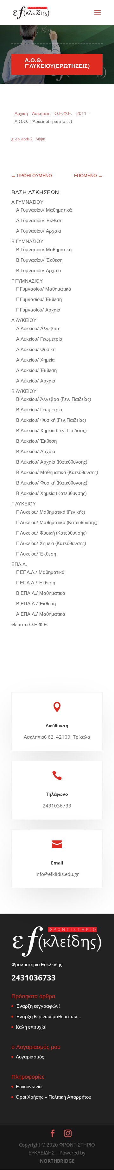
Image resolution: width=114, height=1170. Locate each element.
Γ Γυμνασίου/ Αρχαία (38, 309)
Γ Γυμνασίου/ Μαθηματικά (43, 289)
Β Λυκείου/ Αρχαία (35, 451)
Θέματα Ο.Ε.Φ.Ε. (29, 624)
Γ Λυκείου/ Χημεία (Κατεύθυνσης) (51, 543)
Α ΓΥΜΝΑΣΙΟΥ (27, 202)
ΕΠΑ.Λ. (19, 564)
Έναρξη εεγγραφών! (38, 1006)
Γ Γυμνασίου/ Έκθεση (39, 299)
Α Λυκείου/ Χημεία (35, 360)
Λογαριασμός (30, 1056)
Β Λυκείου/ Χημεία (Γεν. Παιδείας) (51, 430)
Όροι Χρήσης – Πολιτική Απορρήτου (53, 1097)
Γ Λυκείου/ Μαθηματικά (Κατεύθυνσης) (56, 522)
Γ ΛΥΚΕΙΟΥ (23, 503)
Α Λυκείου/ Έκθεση (36, 370)
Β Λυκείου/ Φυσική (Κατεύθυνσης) (51, 482)
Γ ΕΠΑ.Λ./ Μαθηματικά (40, 572)
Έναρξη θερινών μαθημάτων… (48, 1016)
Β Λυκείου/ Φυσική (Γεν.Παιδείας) (51, 420)
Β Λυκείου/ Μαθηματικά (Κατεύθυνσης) (57, 472)
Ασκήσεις (41, 113)
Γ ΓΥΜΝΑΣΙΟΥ (27, 281)
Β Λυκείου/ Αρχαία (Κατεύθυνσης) (51, 462)
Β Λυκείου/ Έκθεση (36, 441)
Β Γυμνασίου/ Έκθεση (39, 260)
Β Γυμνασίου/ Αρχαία (38, 270)
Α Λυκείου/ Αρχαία (35, 380)
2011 (81, 113)
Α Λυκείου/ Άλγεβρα (37, 328)
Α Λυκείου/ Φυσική (35, 349)
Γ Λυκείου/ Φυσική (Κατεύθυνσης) (51, 533)
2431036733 (33, 977)
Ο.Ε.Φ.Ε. (63, 113)
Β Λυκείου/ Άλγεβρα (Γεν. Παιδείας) (53, 399)
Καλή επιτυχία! (31, 1027)
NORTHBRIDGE (57, 1161)
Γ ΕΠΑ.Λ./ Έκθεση (35, 582)
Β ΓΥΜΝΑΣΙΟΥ (27, 241)
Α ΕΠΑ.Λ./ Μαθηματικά (40, 614)
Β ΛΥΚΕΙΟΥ (23, 391)
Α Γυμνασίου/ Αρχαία (38, 231)
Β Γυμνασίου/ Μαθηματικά (44, 249)
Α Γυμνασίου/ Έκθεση (39, 220)
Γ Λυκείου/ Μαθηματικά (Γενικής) (50, 512)
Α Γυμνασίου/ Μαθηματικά (44, 210)
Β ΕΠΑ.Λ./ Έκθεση (36, 603)
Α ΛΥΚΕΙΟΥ (23, 320)
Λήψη (40, 139)
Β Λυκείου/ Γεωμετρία (39, 409)
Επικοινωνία (29, 1086)
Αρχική (21, 113)
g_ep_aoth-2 (22, 139)
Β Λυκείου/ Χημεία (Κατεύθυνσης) (51, 493)
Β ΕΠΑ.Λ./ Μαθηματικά (40, 593)
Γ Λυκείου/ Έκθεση (36, 553)
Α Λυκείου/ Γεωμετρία (39, 339)
